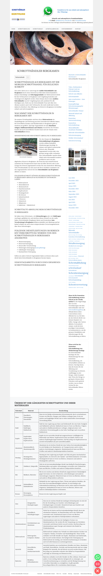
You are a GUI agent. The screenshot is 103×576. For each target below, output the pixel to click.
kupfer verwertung (72, 239)
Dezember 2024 (74, 189)
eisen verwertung (79, 228)
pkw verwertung (72, 258)
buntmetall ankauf (72, 224)
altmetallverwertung (81, 218)
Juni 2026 (72, 178)
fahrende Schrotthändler (74, 231)
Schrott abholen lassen (75, 260)
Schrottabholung (24, 29)
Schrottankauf (38, 29)
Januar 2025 (72, 186)
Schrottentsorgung (75, 135)
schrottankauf (75, 268)
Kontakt (78, 29)
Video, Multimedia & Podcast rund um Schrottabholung (75, 89)
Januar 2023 (72, 205)
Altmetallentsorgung (72, 218)
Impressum (76, 573)
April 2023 (72, 202)
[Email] (97, 564)
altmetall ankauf (78, 216)
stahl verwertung (80, 287)
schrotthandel (71, 275)
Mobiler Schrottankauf (76, 138)
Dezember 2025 (74, 180)
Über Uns (58, 573)
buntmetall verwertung (80, 224)
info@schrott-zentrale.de (64, 20)
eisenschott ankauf (78, 226)
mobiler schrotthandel (73, 252)
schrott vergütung (72, 282)
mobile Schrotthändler (73, 254)
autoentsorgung (76, 220)
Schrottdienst (73, 270)
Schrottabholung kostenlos (74, 265)
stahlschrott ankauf (72, 287)
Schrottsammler (74, 96)
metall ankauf (77, 241)
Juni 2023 (72, 199)
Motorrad (81, 256)
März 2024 (72, 191)
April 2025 (72, 183)
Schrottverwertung (75, 141)
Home (13, 29)
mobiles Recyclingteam (73, 256)
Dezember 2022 (74, 208)
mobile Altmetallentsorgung (74, 248)
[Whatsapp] (97, 557)
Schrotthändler (79, 275)
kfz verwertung (79, 234)
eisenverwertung (72, 228)
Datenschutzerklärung (86, 573)
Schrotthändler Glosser (76, 111)
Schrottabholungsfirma (76, 310)
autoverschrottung (72, 222)
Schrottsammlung (75, 280)
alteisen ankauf (71, 216)
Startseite (72, 75)
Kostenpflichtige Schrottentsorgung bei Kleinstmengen (76, 106)
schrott (77, 258)
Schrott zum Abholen (75, 94)
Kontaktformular (80, 20)
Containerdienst (67, 29)
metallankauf (71, 241)
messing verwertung (80, 239)
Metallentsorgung (77, 243)
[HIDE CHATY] (97, 571)
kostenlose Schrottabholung (77, 237)
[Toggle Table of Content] (27, 77)
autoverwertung (79, 222)
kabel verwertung (72, 234)
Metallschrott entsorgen (75, 246)
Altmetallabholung (52, 29)
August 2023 (72, 197)
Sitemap (70, 573)
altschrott (70, 220)
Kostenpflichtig (40, 248)
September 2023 (74, 194)
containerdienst (71, 226)
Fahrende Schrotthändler (77, 132)
